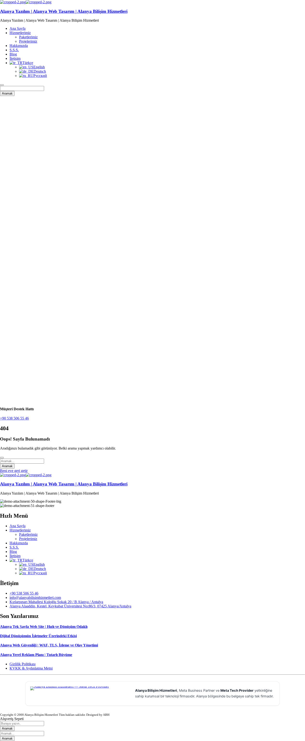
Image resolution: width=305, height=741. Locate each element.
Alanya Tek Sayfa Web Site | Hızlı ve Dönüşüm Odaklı (43, 627)
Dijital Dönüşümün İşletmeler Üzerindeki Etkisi (38, 636)
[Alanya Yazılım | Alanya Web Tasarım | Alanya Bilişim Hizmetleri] (13, 2)
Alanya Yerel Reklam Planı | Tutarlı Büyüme (36, 655)
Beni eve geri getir (14, 471)
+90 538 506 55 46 (14, 418)
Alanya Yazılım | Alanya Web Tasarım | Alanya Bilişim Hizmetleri (63, 11)
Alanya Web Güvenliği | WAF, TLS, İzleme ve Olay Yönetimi (49, 645)
